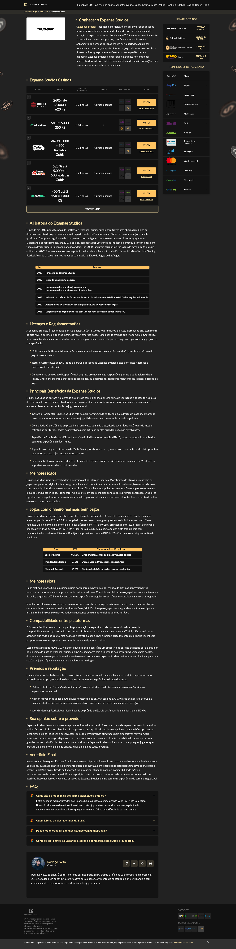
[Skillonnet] (208, 916)
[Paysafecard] (194, 929)
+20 (201, 929)
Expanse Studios (87, 26)
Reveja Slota (146, 176)
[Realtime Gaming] (201, 916)
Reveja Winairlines (146, 129)
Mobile (181, 4)
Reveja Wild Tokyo (146, 108)
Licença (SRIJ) (84, 4)
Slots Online (158, 4)
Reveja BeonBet (146, 199)
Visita (146, 102)
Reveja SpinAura (146, 151)
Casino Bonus (194, 4)
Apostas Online (125, 4)
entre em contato (50, 928)
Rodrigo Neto (56, 862)
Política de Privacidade (183, 942)
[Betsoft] (181, 916)
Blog (206, 4)
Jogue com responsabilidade (36, 933)
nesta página (48, 931)
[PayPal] (188, 929)
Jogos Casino (142, 4)
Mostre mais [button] (92, 209)
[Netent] (194, 916)
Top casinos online (104, 4)
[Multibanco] (181, 929)
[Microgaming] (188, 916)
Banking (171, 4)
